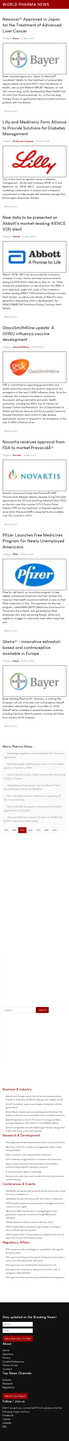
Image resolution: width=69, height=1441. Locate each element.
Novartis (17, 455)
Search (43, 1009)
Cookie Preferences (13, 1361)
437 (39, 830)
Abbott (16, 236)
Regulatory (8, 1387)
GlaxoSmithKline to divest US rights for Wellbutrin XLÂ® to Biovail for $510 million (33, 819)
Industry (7, 1379)
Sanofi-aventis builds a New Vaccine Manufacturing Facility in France (34, 776)
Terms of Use (10, 1365)
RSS (4, 1426)
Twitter (7, 1419)
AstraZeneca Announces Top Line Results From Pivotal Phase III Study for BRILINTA (32, 787)
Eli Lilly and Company (23, 141)
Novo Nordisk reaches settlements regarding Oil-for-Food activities (33, 797)
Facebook (8, 1415)
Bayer (16, 38)
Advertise (8, 1354)
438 (46, 830)
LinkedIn (7, 1422)
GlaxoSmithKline (21, 347)
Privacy (7, 1357)
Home (6, 1350)
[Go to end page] (64, 828)
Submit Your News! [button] (15, 1396)
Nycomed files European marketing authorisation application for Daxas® (33, 808)
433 (6, 830)
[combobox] (19, 1010)
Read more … (12, 111)
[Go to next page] (60, 828)
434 (14, 830)
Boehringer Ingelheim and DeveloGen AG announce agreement (34, 755)
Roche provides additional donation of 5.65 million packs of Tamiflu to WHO (34, 766)
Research (8, 1383)
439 (54, 830)
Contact (7, 1369)
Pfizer (15, 554)
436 (30, 830)
